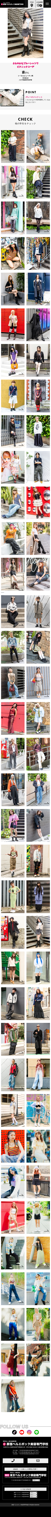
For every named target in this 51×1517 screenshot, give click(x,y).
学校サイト (36, 1480)
